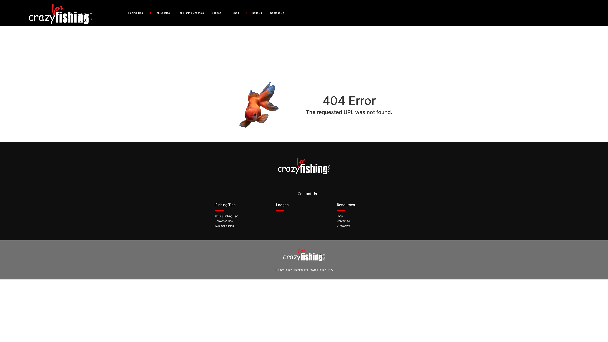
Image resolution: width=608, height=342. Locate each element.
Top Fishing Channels (191, 12)
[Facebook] (565, 13)
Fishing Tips (135, 12)
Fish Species (162, 12)
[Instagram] (308, 184)
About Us (256, 12)
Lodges (216, 12)
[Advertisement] (304, 49)
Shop (236, 12)
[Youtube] (578, 13)
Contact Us (277, 12)
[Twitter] (572, 13)
